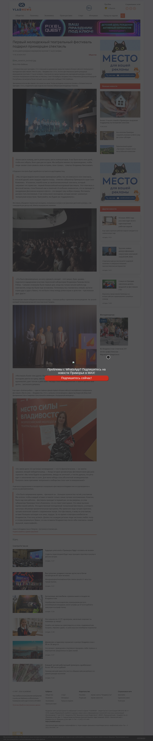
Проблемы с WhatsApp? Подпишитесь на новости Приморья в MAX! (76, 371)
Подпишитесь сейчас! (76, 378)
